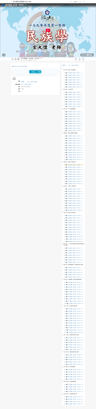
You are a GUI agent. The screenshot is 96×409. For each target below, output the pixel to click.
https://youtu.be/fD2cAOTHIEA (21, 66)
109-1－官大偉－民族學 (32, 81)
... (25, 81)
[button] (80, 1)
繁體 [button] (76, 1)
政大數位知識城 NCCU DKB (22, 1)
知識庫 (22, 81)
